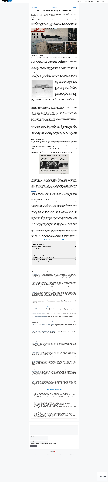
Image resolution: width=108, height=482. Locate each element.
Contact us (103, 1)
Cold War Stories (54, 7)
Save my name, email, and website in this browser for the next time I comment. (43, 443)
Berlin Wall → (75, 7)
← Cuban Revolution (34, 7)
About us (98, 1)
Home (89, 1)
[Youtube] (55, 451)
